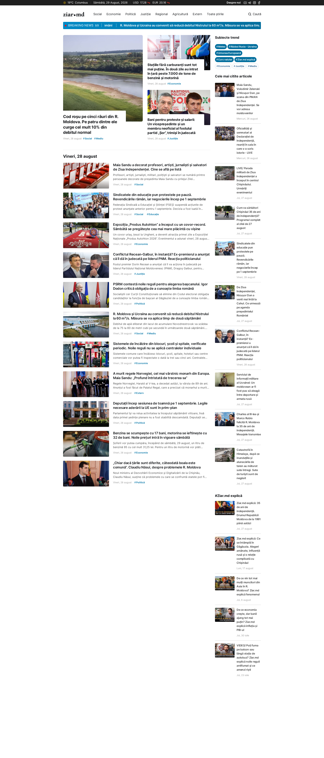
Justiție (145, 14)
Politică (130, 14)
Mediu (252, 66)
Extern (197, 14)
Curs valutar (224, 59)
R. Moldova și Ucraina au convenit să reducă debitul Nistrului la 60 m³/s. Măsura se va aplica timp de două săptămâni (189, 25)
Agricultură (180, 14)
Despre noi (234, 2)
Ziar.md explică (245, 59)
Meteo (220, 46)
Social (97, 14)
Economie (113, 14)
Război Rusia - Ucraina (243, 46)
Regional (161, 14)
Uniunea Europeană (228, 53)
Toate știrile (215, 14)
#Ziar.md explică (228, 496)
